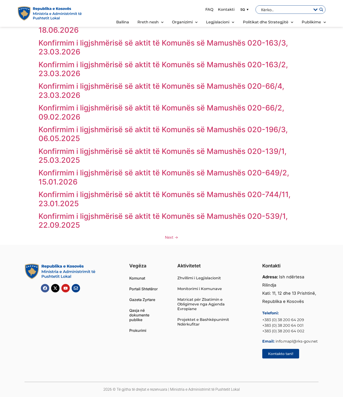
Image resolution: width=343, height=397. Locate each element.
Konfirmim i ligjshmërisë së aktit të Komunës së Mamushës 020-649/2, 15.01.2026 (163, 177)
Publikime (311, 22)
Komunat (137, 278)
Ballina (122, 22)
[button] (244, 9)
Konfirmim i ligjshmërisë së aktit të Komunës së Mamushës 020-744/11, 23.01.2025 (164, 199)
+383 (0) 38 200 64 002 (283, 331)
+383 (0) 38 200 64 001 (283, 325)
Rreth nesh (148, 22)
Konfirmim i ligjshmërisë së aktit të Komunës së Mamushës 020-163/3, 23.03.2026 (163, 47)
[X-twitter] (55, 288)
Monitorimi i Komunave (199, 289)
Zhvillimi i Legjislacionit (199, 278)
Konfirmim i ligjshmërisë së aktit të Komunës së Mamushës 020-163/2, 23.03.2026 (163, 69)
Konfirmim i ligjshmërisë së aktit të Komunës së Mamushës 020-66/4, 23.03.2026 (161, 90)
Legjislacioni (217, 22)
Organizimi (182, 22)
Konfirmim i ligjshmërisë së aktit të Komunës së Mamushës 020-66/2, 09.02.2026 (161, 112)
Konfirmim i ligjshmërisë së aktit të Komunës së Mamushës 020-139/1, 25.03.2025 (162, 156)
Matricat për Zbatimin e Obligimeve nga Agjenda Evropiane (201, 304)
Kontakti (226, 9)
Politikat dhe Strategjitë (265, 22)
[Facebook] (45, 288)
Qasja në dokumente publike (139, 315)
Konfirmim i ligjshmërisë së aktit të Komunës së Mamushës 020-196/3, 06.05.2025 (163, 134)
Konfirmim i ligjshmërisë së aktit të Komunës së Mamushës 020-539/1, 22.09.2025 (163, 221)
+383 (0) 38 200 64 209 (283, 320)
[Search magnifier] (321, 9)
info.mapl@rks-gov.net (297, 341)
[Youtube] (65, 288)
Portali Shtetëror (143, 289)
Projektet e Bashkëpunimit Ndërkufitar (203, 321)
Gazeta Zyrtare (142, 299)
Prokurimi (137, 330)
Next (171, 237)
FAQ (209, 9)
